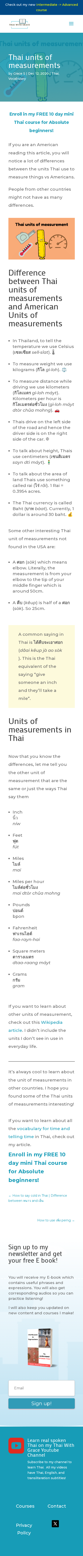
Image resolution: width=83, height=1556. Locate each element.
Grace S (19, 74)
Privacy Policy (24, 1529)
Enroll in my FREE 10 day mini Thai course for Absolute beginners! (41, 122)
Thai (55, 74)
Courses (25, 1506)
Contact (57, 1506)
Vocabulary (17, 79)
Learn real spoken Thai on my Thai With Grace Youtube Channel (50, 1447)
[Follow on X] (55, 1523)
